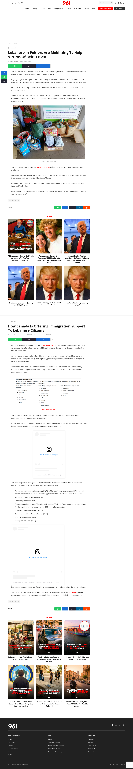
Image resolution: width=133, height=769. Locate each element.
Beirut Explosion (14, 200)
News (27, 9)
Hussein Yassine (14, 335)
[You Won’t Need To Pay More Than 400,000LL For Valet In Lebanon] (77, 682)
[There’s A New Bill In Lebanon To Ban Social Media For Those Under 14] (49, 682)
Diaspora (77, 9)
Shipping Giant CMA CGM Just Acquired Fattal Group (77, 658)
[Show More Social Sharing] (52, 66)
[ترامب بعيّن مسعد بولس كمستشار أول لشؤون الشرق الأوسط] (21, 283)
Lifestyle (35, 9)
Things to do (58, 9)
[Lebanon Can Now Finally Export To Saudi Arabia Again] (21, 637)
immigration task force (48, 345)
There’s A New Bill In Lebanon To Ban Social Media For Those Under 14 (49, 704)
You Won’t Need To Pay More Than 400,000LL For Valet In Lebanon (77, 704)
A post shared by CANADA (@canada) (49, 475)
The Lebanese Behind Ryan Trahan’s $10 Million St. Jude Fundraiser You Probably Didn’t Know (49, 259)
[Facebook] (4, 73)
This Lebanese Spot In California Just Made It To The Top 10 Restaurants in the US (21, 258)
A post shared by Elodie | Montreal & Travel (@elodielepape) (31, 582)
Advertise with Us (105, 8)
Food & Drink (46, 9)
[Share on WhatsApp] (15, 66)
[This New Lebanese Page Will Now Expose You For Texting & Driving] (49, 637)
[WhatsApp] (4, 77)
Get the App (119, 8)
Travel (69, 9)
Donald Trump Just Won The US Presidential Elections (49, 304)
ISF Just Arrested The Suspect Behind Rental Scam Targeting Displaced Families (21, 704)
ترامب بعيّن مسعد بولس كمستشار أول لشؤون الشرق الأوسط (21, 304)
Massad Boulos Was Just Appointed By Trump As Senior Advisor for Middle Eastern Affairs (77, 259)
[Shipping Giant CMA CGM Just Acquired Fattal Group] (77, 637)
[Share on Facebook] (43, 66)
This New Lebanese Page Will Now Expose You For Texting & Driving (49, 659)
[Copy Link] (29, 66)
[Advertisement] (66, 26)
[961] (66, 3)
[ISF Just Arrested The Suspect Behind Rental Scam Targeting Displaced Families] (21, 682)
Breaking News (89, 9)
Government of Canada (49, 410)
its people (72, 592)
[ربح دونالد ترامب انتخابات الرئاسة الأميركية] (77, 283)
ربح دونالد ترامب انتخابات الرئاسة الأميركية (77, 304)
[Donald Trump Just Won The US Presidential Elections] (49, 283)
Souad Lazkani (14, 61)
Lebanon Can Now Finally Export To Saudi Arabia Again (20, 658)
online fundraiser (43, 167)
